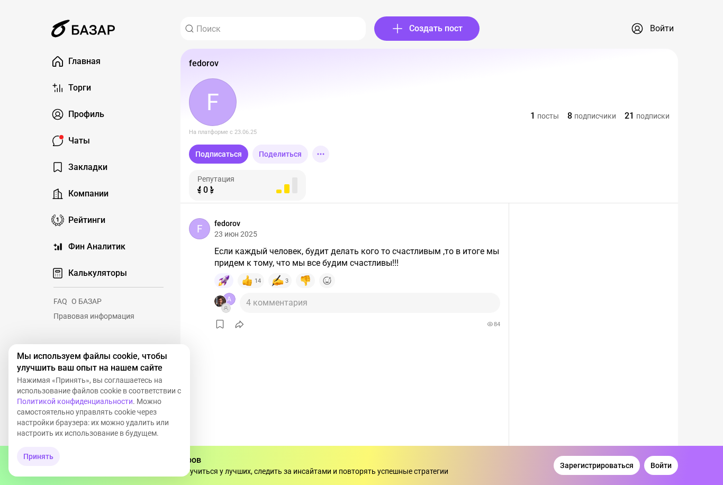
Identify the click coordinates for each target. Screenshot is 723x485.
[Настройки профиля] (320, 154)
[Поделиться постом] (239, 324)
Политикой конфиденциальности (75, 401)
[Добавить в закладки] (220, 324)
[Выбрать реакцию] (327, 280)
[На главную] (83, 28)
